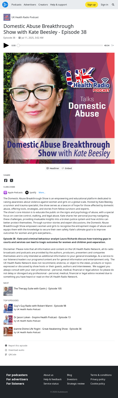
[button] (113, 4)
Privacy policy (98, 379)
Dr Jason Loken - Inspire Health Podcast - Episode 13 (42, 317)
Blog (69, 375)
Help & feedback (53, 379)
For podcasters (16, 375)
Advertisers (30, 4)
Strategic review (76, 383)
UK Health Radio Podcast (25, 17)
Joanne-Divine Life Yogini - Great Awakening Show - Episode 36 (47, 328)
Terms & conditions (101, 375)
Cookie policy (98, 383)
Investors (72, 379)
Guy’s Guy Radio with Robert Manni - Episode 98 (40, 305)
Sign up (91, 4)
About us (48, 375)
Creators (43, 4)
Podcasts (16, 4)
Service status (51, 383)
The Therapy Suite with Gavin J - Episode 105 (38, 288)
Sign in (104, 4)
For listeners (15, 383)
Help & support (58, 4)
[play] (6, 45)
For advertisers (17, 379)
